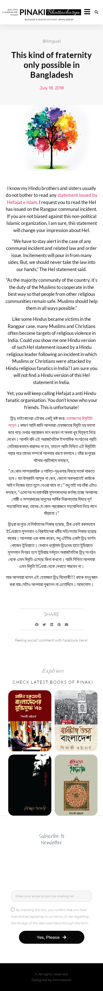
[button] (96, 12)
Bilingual (52, 41)
